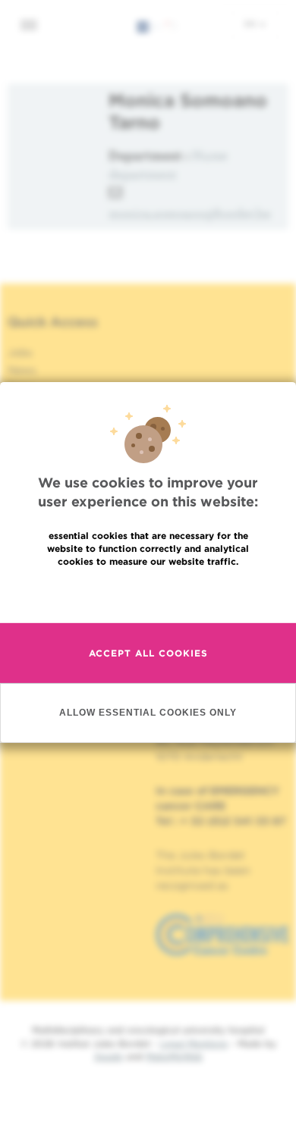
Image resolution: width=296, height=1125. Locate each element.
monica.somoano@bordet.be (190, 213)
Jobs (20, 352)
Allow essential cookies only (148, 712)
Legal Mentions (194, 1043)
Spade (108, 1056)
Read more (148, 594)
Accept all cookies (148, 653)
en (251, 23)
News (22, 370)
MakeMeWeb (174, 1056)
